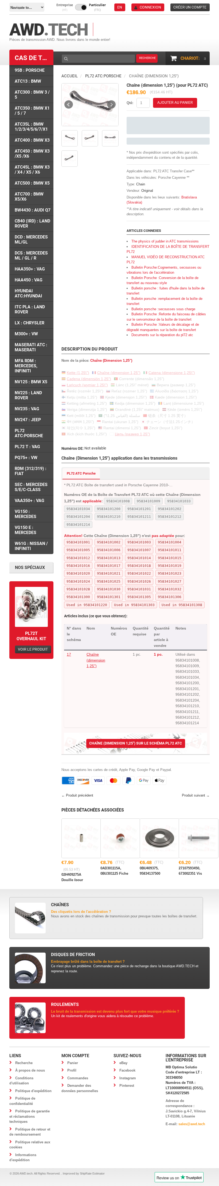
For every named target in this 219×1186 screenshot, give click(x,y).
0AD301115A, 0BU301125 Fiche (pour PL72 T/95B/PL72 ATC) (114, 870)
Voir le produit (33, 649)
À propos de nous (30, 1070)
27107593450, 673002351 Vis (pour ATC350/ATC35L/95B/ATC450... (194, 870)
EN (119, 7)
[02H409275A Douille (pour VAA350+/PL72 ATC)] (81, 838)
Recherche (24, 1063)
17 (69, 654)
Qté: (130, 103)
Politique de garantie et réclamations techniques (29, 1116)
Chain (140, 184)
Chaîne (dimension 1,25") (96, 660)
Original (147, 191)
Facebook (127, 1070)
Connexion (150, 7)
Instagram (127, 1078)
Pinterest (126, 1086)
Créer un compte (189, 7)
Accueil (69, 76)
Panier (72, 1063)
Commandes (77, 1078)
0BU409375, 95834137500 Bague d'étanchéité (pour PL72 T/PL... (154, 870)
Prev (68, 104)
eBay (123, 1063)
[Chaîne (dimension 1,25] (90, 104)
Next (111, 104)
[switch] (81, 7)
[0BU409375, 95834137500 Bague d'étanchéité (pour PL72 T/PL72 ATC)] (159, 838)
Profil (71, 1070)
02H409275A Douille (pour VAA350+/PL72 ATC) (73, 877)
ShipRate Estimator (92, 1173)
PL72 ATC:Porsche (103, 76)
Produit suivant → (196, 795)
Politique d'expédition (33, 1091)
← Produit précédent (77, 795)
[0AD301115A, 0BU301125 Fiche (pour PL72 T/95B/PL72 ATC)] (120, 838)
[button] (64, 7)
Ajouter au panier (175, 102)
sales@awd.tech (191, 1124)
